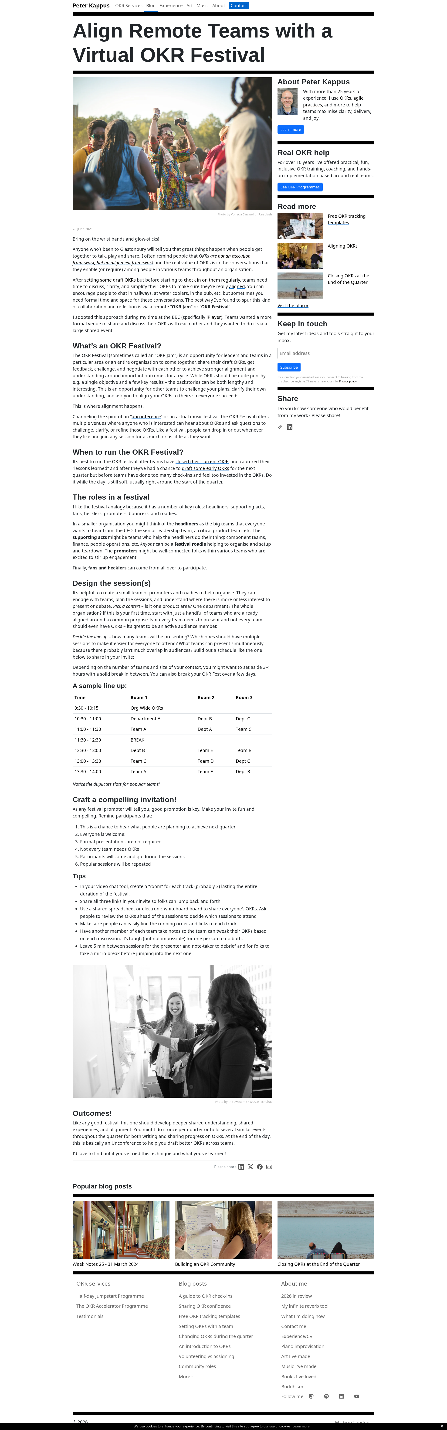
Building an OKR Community (205, 1264)
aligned (237, 286)
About (218, 6)
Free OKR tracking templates (347, 219)
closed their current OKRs (202, 462)
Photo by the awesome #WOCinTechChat (243, 1102)
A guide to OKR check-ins (206, 1296)
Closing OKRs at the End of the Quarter (348, 279)
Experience (171, 6)
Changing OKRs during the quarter (216, 1336)
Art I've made (295, 1356)
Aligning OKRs (343, 246)
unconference (146, 417)
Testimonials (90, 1316)
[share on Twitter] (252, 1167)
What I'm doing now (303, 1316)
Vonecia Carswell (242, 214)
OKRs (345, 98)
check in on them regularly (212, 280)
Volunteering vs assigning (206, 1356)
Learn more (291, 129)
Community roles (197, 1366)
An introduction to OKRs (205, 1346)
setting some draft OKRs (110, 280)
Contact (239, 6)
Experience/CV (296, 1336)
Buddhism (292, 1386)
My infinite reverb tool (304, 1306)
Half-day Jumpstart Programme (110, 1296)
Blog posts (193, 1283)
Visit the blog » (293, 306)
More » (186, 1376)
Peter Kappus (91, 5)
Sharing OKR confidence (205, 1306)
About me (294, 1283)
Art (189, 6)
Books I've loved (298, 1376)
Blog (151, 6)
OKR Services (128, 6)
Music (202, 6)
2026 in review (296, 1296)
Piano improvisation (302, 1346)
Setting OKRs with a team (206, 1326)
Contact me (293, 1326)
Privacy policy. (348, 381)
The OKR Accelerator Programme (112, 1306)
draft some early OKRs (205, 468)
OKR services (93, 1283)
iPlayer (214, 317)
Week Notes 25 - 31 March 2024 (106, 1264)
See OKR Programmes (300, 187)
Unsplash (265, 214)
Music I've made (298, 1366)
